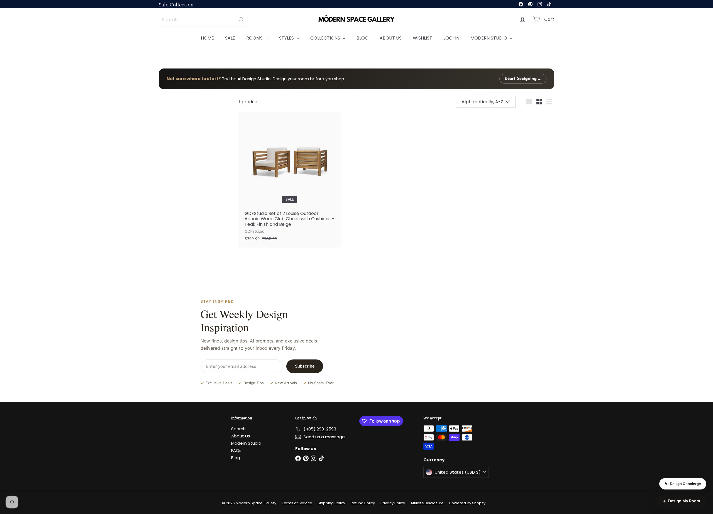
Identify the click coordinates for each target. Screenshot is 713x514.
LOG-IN (451, 38)
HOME (207, 38)
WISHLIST (422, 38)
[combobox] (203, 19)
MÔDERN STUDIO (489, 38)
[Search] (241, 19)
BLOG (362, 38)
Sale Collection (176, 5)
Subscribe (305, 366)
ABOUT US (391, 38)
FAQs (236, 450)
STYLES (287, 38)
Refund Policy (363, 503)
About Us (240, 436)
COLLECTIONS (325, 38)
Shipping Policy (331, 503)
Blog (235, 458)
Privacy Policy (392, 503)
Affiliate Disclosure (427, 503)
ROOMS (255, 38)
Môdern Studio (246, 443)
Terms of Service (297, 503)
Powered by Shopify (467, 503)
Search (238, 429)
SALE (230, 38)
